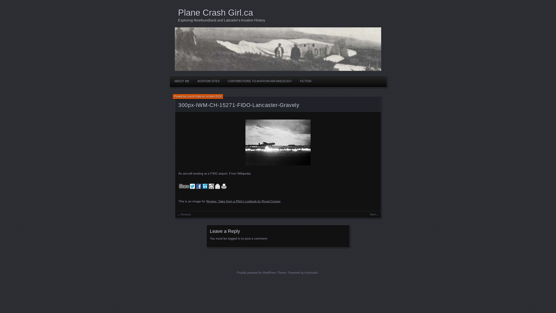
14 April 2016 (214, 96)
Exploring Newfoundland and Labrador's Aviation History (221, 20)
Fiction (305, 81)
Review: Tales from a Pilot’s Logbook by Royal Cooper (243, 201)
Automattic (311, 272)
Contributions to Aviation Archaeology (260, 81)
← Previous (184, 214)
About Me (181, 81)
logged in (234, 238)
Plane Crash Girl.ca (215, 12)
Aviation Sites (208, 81)
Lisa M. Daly (194, 96)
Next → (374, 214)
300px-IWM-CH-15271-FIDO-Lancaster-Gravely (239, 105)
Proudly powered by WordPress (256, 272)
